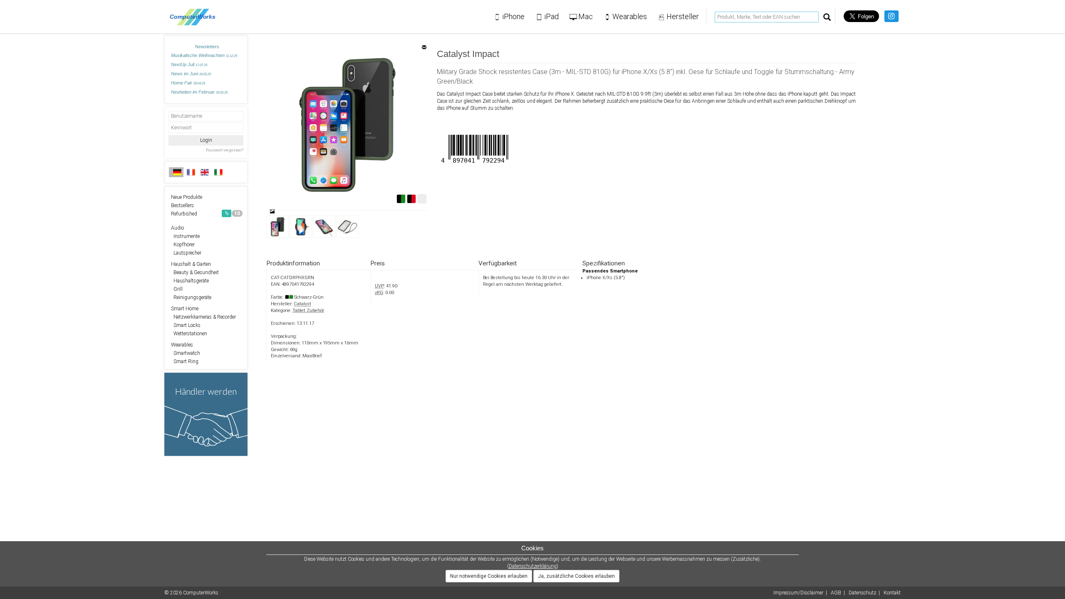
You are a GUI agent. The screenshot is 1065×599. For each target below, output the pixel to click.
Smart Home (184, 309)
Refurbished (205, 213)
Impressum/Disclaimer (798, 593)
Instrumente (185, 236)
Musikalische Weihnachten (204, 55)
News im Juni (191, 73)
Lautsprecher (186, 253)
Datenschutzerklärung (533, 566)
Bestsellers (182, 205)
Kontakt (892, 593)
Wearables (182, 345)
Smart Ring (184, 361)
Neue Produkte (186, 197)
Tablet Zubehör (308, 310)
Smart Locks (186, 325)
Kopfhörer (183, 245)
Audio (177, 228)
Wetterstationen (189, 334)
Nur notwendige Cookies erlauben (489, 576)
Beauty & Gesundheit (195, 272)
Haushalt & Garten (191, 264)
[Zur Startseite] (194, 16)
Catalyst (302, 304)
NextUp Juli (189, 64)
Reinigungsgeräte (191, 297)
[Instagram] (891, 16)
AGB (836, 593)
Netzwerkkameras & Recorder (203, 317)
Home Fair (188, 82)
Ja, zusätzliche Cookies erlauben (576, 576)
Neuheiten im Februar (199, 91)
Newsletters (207, 46)
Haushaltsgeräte (190, 281)
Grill (177, 289)
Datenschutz (862, 593)
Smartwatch (185, 353)
